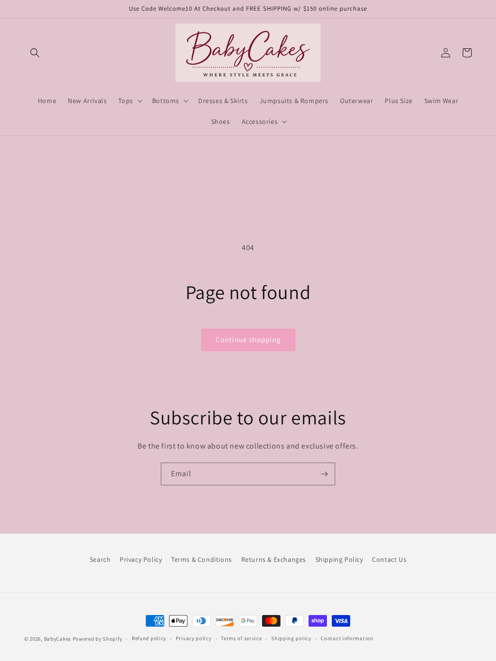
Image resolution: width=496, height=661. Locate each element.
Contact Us (389, 559)
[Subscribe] (324, 474)
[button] (35, 52)
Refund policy (149, 638)
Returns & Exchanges (273, 559)
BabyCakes (58, 638)
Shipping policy (291, 638)
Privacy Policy (141, 559)
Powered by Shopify (98, 638)
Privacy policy (194, 638)
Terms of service (241, 638)
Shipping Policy (339, 559)
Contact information (347, 638)
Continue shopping (248, 339)
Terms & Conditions (201, 559)
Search (100, 559)
